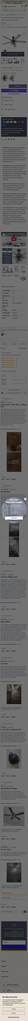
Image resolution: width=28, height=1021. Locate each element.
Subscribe (14, 518)
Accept (14, 1009)
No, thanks (14, 522)
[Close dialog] (25, 499)
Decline (14, 1013)
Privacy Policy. (9, 1005)
